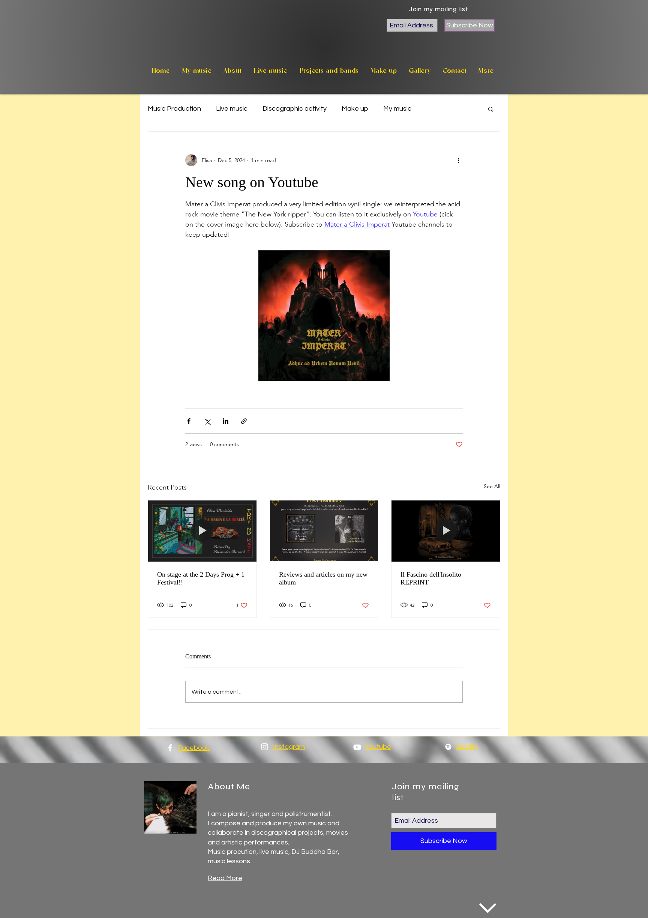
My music (397, 108)
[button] (490, 109)
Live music (232, 108)
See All (492, 486)
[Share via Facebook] (188, 421)
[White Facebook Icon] (170, 748)
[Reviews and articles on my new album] (324, 530)
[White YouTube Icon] (357, 747)
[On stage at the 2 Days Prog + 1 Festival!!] (202, 530)
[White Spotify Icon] (448, 746)
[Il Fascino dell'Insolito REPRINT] (446, 530)
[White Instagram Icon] (264, 746)
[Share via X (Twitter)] (207, 421)
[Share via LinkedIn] (225, 421)
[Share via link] (244, 421)
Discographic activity (294, 108)
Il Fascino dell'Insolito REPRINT (430, 578)
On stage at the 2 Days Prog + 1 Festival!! (200, 578)
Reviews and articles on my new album (323, 578)
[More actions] (458, 160)
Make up (355, 108)
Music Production (174, 108)
